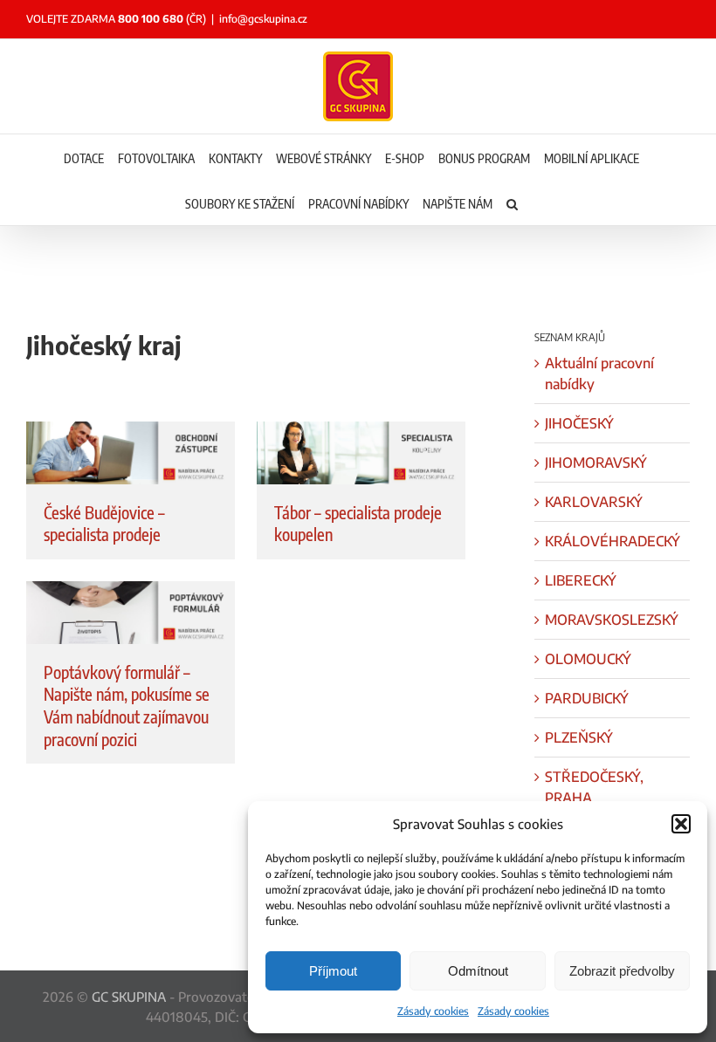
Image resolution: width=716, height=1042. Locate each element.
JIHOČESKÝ (579, 423)
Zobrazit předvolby (622, 970)
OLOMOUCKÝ (588, 659)
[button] (681, 824)
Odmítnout (478, 970)
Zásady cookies (433, 1011)
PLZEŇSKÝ (579, 737)
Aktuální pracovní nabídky (599, 373)
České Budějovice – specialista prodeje (104, 523)
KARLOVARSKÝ (594, 502)
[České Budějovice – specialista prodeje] (130, 453)
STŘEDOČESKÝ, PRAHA (594, 787)
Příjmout (333, 970)
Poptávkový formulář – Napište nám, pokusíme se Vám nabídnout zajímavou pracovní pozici (127, 706)
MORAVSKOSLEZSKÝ (611, 619)
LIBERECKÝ (580, 580)
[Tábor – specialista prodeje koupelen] (361, 453)
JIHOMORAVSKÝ (596, 462)
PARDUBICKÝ (587, 698)
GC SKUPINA (129, 996)
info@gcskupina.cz (263, 18)
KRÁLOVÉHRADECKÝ (612, 541)
